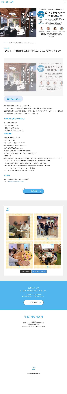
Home (5, 42)
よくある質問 (33, 302)
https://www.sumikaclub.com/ (16, 181)
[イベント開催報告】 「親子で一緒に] (47, 227)
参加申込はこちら (14, 99)
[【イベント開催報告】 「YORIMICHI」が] (47, 255)
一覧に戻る (33, 191)
